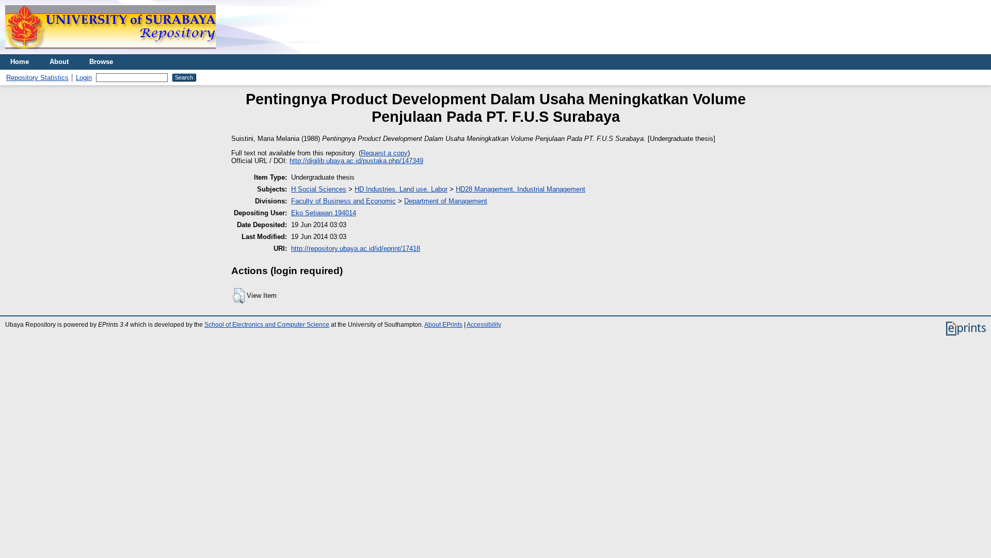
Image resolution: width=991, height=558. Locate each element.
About (59, 62)
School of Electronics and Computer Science (266, 325)
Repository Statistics (37, 78)
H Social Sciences (318, 189)
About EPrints (443, 325)
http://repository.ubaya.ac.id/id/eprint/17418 (355, 248)
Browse (101, 62)
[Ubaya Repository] (110, 52)
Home (19, 62)
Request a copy (384, 153)
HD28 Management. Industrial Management (520, 189)
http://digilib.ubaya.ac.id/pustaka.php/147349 (356, 161)
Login (84, 78)
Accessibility (484, 325)
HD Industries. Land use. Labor (401, 189)
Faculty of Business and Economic (343, 201)
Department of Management (445, 201)
